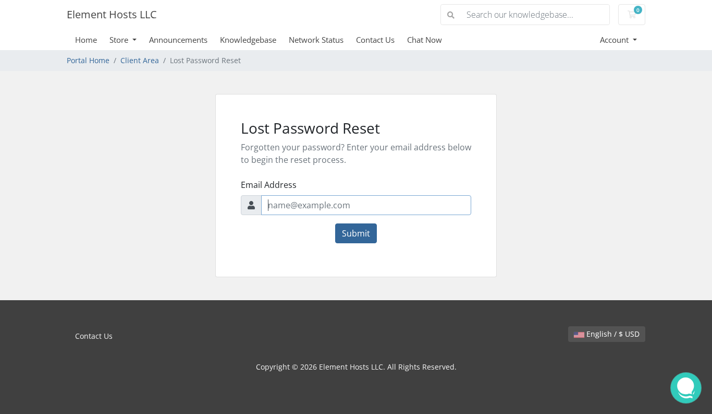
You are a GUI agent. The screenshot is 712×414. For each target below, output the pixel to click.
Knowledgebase (248, 39)
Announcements (178, 39)
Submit (356, 233)
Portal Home (88, 60)
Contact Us (375, 39)
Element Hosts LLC (112, 14)
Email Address (269, 185)
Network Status (316, 39)
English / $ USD (612, 334)
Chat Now (424, 39)
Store (119, 39)
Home (86, 39)
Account (615, 39)
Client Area (139, 60)
